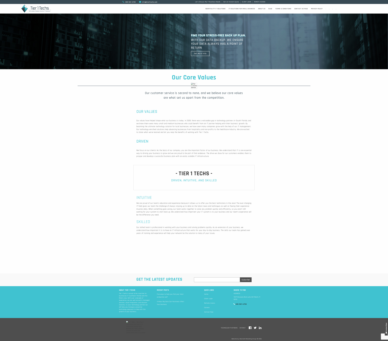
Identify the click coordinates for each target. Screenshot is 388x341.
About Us (261, 9)
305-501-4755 (129, 2)
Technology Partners (229, 328)
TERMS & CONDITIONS (283, 9)
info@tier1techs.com (148, 2)
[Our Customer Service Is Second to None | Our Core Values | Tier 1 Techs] (250, 328)
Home (206, 294)
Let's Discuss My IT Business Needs (207, 2)
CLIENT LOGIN (246, 2)
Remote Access (209, 303)
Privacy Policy (317, 9)
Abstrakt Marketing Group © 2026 (250, 339)
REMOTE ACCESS (259, 2)
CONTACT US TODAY (194, 262)
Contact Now (208, 312)
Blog (270, 9)
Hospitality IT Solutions (215, 9)
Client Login (208, 299)
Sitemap (243, 328)
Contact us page (301, 9)
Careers (207, 307)
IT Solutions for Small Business (242, 9)
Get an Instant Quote (231, 2)
